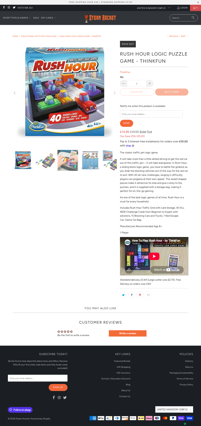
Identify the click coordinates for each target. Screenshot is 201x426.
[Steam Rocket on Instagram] (8, 8)
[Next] (114, 93)
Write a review (127, 333)
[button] (17, 18)
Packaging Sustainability (181, 373)
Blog (128, 384)
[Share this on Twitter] (123, 294)
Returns (189, 367)
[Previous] (14, 93)
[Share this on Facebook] (131, 294)
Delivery (189, 361)
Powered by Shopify (40, 418)
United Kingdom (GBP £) (151, 8)
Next (183, 36)
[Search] (193, 17)
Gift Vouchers (123, 373)
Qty (121, 77)
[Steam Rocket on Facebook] (3, 8)
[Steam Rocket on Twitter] (14, 8)
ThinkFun (125, 72)
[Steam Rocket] (100, 18)
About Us (125, 390)
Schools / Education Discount (115, 378)
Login (184, 8)
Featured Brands (122, 361)
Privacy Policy (186, 384)
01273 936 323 (25, 8)
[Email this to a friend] (148, 294)
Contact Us (124, 396)
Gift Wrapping (123, 367)
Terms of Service (185, 378)
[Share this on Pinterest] (140, 294)
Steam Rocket (23, 418)
